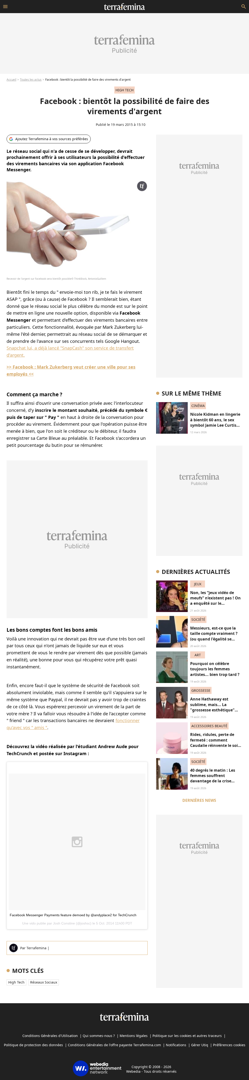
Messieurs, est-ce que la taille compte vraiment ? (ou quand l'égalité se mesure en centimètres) (214, 636)
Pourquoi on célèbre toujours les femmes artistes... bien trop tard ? (215, 669)
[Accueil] (124, 6)
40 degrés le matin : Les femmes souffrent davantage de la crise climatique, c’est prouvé (213, 778)
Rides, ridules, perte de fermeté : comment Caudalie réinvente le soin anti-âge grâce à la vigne (215, 742)
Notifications (176, 1045)
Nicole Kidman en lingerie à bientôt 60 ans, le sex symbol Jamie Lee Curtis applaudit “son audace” (215, 422)
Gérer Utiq (199, 1045)
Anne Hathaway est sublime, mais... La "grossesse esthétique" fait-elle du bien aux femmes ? (212, 710)
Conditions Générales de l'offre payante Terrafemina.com (114, 1045)
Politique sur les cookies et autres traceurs (187, 1035)
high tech (16, 982)
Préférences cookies (229, 1045)
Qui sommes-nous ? (99, 1035)
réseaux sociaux (43, 982)
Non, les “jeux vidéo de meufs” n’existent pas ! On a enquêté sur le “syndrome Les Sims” (215, 601)
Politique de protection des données (33, 1045)
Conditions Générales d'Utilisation (50, 1035)
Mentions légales (134, 1035)
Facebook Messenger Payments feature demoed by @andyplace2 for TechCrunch (73, 915)
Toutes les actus (31, 80)
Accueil (11, 80)
